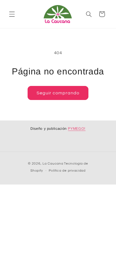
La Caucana (53, 163)
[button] (11, 14)
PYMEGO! (76, 129)
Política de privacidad (67, 170)
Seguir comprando (58, 93)
